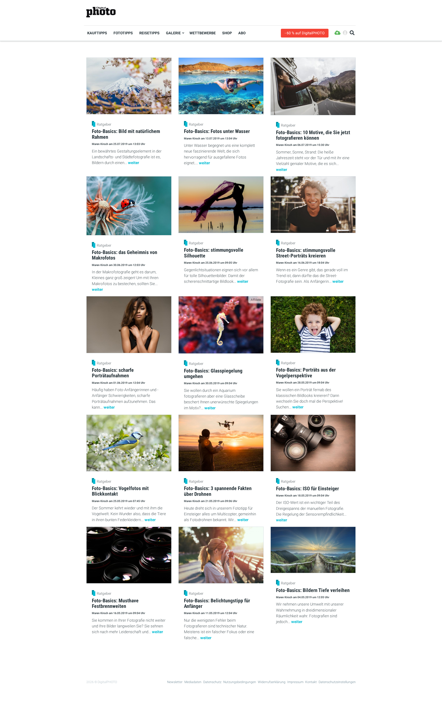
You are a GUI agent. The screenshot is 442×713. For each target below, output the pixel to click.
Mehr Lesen (221, 655)
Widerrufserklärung (271, 682)
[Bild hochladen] (337, 33)
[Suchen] (352, 33)
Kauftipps (97, 33)
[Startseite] (101, 12)
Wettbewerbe (202, 33)
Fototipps (123, 33)
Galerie (173, 33)
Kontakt (311, 682)
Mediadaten (192, 682)
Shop (227, 33)
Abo (242, 33)
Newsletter (175, 682)
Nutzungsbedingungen (239, 682)
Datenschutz (212, 682)
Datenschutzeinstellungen (337, 682)
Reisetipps (149, 33)
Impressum (295, 682)
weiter (133, 162)
